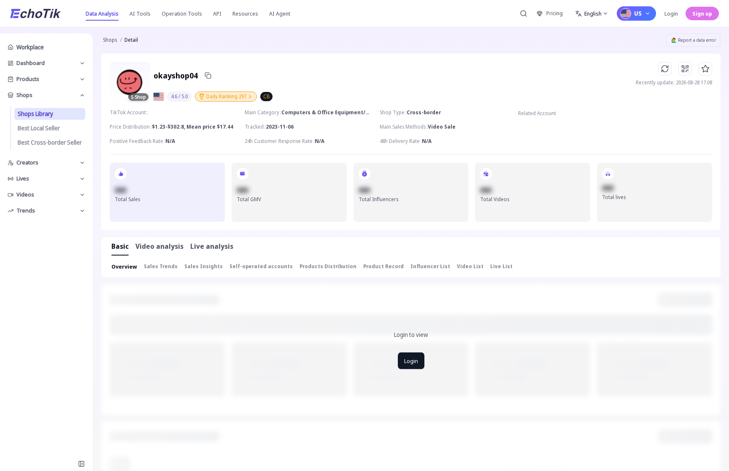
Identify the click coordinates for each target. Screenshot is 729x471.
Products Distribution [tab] (328, 266)
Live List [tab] (501, 266)
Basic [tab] (120, 246)
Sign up (702, 13)
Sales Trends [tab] (161, 266)
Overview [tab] (124, 266)
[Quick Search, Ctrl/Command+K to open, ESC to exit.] (523, 13)
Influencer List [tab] (430, 266)
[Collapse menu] (81, 464)
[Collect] (705, 68)
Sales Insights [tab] (203, 266)
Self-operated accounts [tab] (261, 266)
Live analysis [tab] (211, 246)
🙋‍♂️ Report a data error (693, 40)
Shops (110, 39)
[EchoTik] (35, 13)
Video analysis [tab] (159, 246)
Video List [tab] (470, 266)
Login (671, 13)
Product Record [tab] (383, 266)
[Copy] (208, 75)
